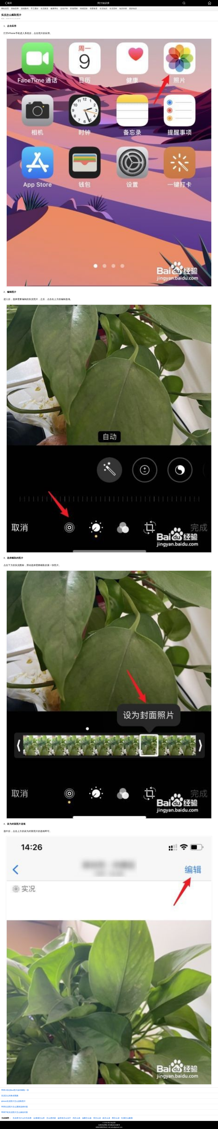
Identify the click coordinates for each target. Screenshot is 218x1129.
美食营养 (15, 8)
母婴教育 (93, 8)
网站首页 (5, 8)
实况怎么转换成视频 (9, 1096)
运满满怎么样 (39, 1118)
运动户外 (64, 8)
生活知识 (103, 8)
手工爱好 (34, 8)
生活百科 (113, 8)
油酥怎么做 (86, 1118)
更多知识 (133, 8)
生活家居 (44, 8)
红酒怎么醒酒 (127, 1118)
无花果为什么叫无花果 (22, 1118)
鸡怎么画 (76, 1118)
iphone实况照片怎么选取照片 (13, 1101)
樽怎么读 (115, 1118)
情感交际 (84, 8)
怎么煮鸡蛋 (51, 1118)
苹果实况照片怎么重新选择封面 (14, 1107)
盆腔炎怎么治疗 (64, 1118)
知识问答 (123, 8)
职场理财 (74, 8)
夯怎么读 (97, 1118)
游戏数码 (25, 8)
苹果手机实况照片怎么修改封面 (14, 1112)
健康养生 (54, 8)
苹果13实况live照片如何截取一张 (15, 1090)
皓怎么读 (106, 1118)
